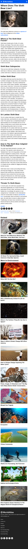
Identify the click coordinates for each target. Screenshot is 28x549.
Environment (17, 211)
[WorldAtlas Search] (26, 1)
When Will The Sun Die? (8, 279)
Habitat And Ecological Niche (10, 483)
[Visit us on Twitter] (7, 538)
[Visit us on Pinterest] (9, 538)
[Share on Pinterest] (9, 209)
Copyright (3, 525)
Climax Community (7, 444)
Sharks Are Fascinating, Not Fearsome (12, 463)
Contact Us (3, 521)
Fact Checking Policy (5, 529)
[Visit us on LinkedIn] (12, 538)
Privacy (2, 523)
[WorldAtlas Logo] (8, 1)
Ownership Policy (4, 533)
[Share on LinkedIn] (12, 209)
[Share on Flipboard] (2, 209)
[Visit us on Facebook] (4, 538)
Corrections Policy (4, 531)
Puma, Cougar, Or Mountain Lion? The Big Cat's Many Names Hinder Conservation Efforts (14, 385)
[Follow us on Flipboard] (2, 538)
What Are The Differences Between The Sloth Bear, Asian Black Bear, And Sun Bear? (13, 237)
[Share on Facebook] (4, 209)
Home (2, 519)
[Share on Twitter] (7, 209)
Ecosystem (4, 424)
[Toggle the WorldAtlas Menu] (1, 1)
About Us (2, 527)
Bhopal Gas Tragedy (7, 405)
